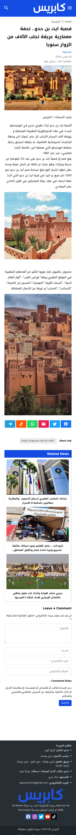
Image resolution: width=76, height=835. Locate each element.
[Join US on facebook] (28, 816)
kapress (67, 52)
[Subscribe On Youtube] (47, 816)
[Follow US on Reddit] (54, 816)
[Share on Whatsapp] (32, 424)
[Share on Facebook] (66, 424)
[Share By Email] (43, 424)
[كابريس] (41, 795)
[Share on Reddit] (21, 424)
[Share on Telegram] (10, 424)
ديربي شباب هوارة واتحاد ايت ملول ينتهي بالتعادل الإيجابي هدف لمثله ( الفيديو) (38, 595)
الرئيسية (55, 21)
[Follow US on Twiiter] (41, 816)
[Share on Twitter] (55, 424)
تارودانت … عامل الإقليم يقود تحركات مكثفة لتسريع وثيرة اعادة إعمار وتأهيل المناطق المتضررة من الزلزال (37, 550)
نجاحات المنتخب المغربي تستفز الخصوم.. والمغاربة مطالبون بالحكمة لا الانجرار (37, 500)
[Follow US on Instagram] (34, 816)
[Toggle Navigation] (70, 8)
